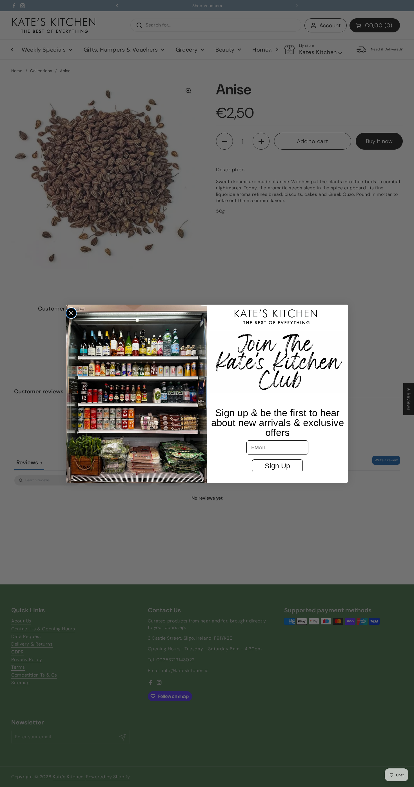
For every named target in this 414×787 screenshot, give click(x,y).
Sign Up (277, 466)
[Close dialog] (71, 313)
